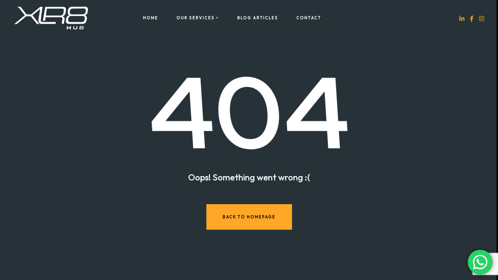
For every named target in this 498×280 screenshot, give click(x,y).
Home (150, 18)
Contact (308, 18)
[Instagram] (481, 18)
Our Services (195, 18)
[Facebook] (472, 18)
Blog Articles (257, 18)
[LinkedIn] (461, 18)
